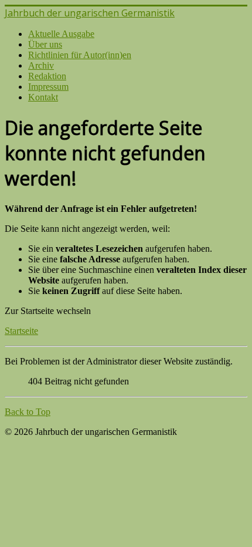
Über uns (45, 44)
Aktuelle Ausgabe (61, 34)
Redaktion (47, 76)
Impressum (48, 87)
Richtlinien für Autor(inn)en (79, 55)
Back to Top (27, 412)
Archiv (41, 65)
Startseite (21, 331)
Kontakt (43, 97)
